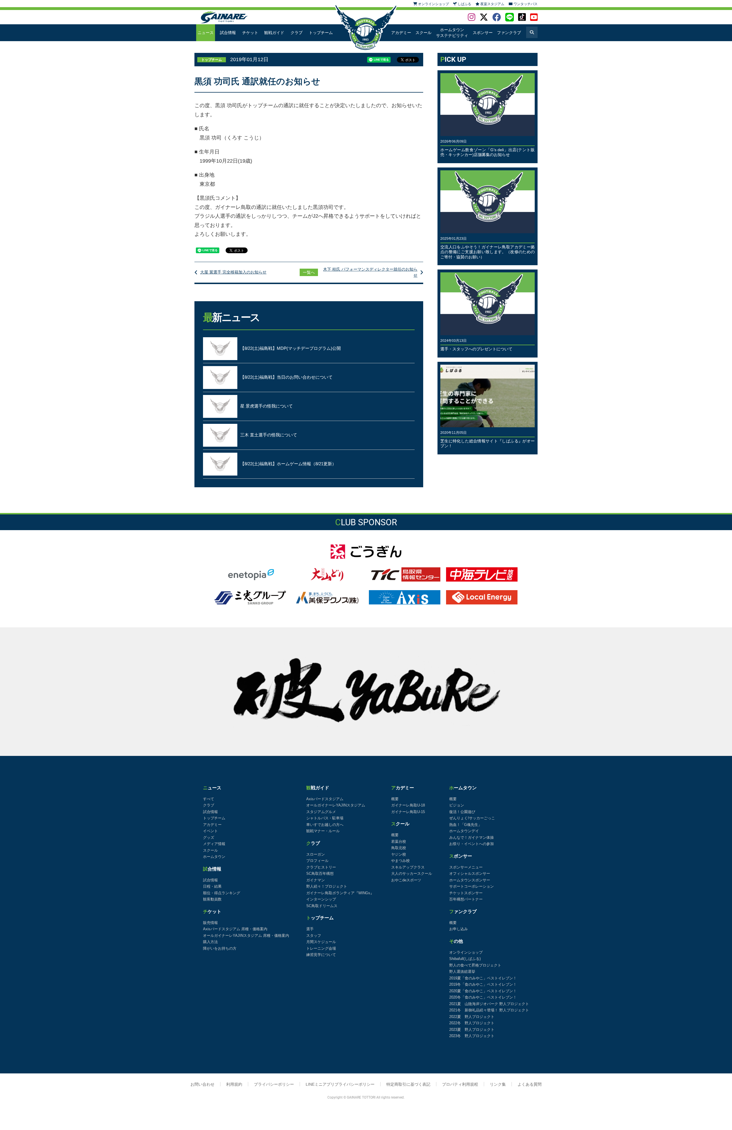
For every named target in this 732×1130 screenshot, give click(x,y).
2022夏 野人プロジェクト (471, 1017)
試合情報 (228, 32)
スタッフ (313, 935)
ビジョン (456, 805)
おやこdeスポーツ (406, 880)
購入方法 (210, 942)
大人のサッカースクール (411, 873)
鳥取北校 (398, 848)
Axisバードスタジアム (324, 799)
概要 (395, 799)
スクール (423, 32)
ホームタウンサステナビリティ (452, 32)
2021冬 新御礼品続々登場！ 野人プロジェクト (489, 1010)
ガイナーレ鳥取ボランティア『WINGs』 (340, 893)
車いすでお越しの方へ (324, 824)
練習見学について (321, 955)
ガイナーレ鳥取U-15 (408, 812)
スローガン (315, 854)
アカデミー (401, 32)
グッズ (208, 837)
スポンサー (483, 32)
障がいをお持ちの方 (219, 948)
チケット (250, 32)
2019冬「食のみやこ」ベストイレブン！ (483, 984)
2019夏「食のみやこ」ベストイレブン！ (483, 978)
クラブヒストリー (321, 867)
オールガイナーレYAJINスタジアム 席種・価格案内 (246, 935)
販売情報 (210, 923)
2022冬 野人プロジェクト (471, 1023)
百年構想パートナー (466, 899)
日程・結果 (212, 886)
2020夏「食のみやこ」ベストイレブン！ (483, 991)
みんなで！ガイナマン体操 (471, 837)
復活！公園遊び (462, 812)
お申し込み (458, 929)
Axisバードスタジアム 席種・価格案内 (235, 929)
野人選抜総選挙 (462, 971)
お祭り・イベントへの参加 (471, 844)
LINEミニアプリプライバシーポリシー (340, 1084)
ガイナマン (315, 880)
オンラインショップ (466, 952)
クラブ (297, 32)
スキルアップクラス (408, 867)
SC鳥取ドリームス (321, 906)
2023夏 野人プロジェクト (471, 1029)
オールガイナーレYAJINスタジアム (335, 805)
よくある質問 (530, 1084)
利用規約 (234, 1084)
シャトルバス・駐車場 (324, 818)
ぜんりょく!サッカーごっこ (472, 818)
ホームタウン (214, 857)
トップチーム (321, 32)
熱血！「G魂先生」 (465, 824)
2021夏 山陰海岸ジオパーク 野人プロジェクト (489, 1004)
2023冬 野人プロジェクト (471, 1036)
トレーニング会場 (321, 948)
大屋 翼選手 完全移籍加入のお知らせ (233, 272)
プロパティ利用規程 (460, 1084)
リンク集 (498, 1084)
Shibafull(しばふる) (465, 959)
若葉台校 (398, 841)
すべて (208, 799)
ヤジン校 (398, 854)
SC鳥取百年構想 (320, 873)
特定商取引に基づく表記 (408, 1084)
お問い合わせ (202, 1084)
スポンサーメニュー (466, 867)
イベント (210, 831)
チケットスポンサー (466, 893)
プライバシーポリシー (274, 1084)
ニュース (206, 32)
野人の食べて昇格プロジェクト (475, 965)
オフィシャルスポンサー (469, 873)
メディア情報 (214, 844)
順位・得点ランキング (221, 893)
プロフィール (317, 861)
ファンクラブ (509, 32)
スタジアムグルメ (321, 812)
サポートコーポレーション (471, 886)
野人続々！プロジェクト (326, 886)
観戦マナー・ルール (323, 831)
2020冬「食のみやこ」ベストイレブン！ (483, 997)
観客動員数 (212, 899)
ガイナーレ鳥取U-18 (408, 805)
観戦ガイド (274, 32)
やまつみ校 (400, 861)
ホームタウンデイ (464, 831)
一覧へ (309, 272)
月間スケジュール (321, 942)
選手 (310, 929)
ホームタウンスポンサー (469, 880)
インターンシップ (321, 899)
